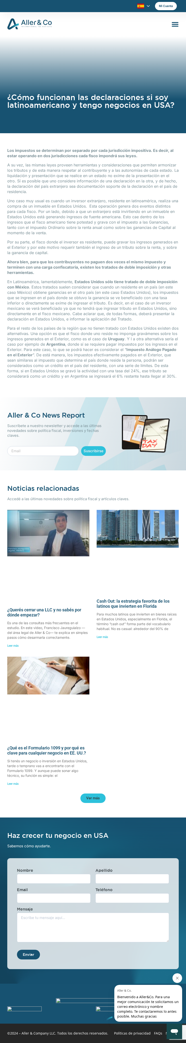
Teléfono (104, 889)
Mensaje (25, 909)
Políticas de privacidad (132, 1033)
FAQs (158, 1033)
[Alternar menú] (175, 24)
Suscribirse (93, 451)
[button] (93, 798)
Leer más (13, 645)
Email (22, 889)
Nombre (25, 870)
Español (140, 6)
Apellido (104, 870)
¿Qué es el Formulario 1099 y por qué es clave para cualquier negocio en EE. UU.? (46, 750)
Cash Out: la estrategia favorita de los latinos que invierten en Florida (133, 604)
